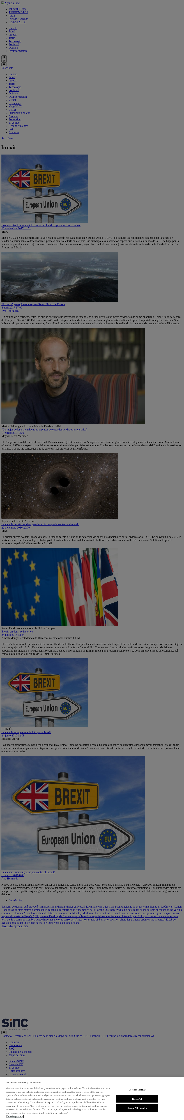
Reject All (137, 1099)
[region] (92, 1098)
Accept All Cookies (137, 1108)
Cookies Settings (137, 1089)
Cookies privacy (15, 1116)
